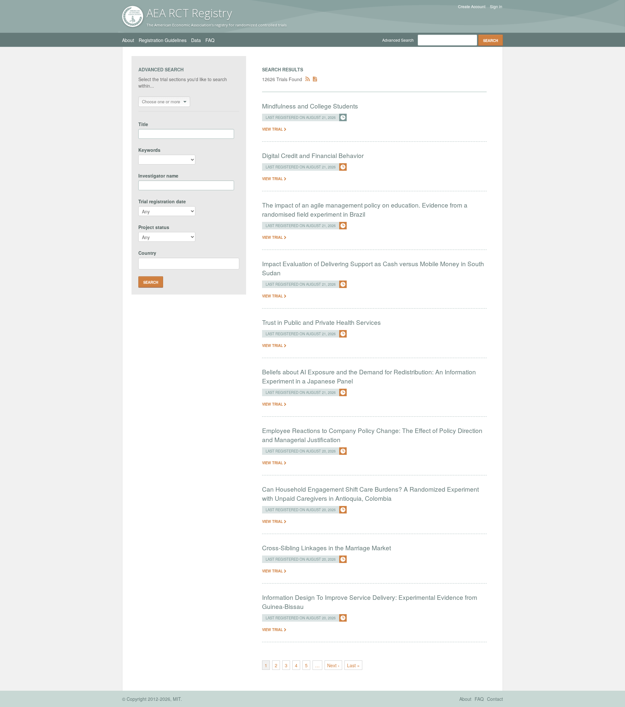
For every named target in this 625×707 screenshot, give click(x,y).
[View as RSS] (307, 79)
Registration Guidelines (163, 40)
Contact (495, 699)
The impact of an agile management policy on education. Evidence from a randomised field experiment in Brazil (364, 209)
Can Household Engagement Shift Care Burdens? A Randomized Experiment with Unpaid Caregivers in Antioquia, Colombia (370, 493)
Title (143, 124)
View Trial (273, 129)
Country (147, 253)
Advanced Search (398, 40)
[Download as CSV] (315, 79)
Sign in (496, 6)
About (128, 40)
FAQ (210, 40)
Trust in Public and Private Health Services (321, 322)
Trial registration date (162, 201)
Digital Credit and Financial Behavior (313, 155)
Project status (153, 227)
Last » (353, 665)
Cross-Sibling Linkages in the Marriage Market (326, 547)
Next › (333, 665)
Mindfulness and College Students (310, 105)
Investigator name (158, 175)
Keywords (149, 150)
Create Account (471, 6)
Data (196, 40)
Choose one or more (161, 101)
